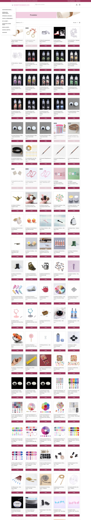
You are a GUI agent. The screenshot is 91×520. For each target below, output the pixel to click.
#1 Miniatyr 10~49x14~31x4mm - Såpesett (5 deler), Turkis (73, 182)
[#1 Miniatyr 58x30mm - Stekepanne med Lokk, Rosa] (31, 337)
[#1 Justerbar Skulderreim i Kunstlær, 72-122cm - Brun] (74, 128)
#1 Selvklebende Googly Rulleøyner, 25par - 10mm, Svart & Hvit (31, 392)
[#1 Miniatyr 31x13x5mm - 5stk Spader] (59, 266)
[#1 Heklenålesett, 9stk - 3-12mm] (59, 128)
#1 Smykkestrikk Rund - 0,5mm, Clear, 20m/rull (16, 510)
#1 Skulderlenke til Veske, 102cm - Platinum (45, 488)
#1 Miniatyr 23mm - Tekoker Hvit (73, 229)
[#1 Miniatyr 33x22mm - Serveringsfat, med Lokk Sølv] (31, 289)
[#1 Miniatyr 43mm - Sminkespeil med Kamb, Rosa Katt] (17, 313)
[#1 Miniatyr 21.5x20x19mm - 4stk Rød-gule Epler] (31, 220)
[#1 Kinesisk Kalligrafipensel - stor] (74, 151)
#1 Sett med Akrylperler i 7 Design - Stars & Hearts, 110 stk (31, 416)
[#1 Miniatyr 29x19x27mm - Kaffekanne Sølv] (45, 266)
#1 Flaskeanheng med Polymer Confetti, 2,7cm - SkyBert (45, 112)
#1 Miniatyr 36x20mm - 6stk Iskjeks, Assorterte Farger (59, 297)
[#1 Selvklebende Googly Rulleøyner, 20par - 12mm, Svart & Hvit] (17, 383)
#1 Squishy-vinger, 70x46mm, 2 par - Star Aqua (59, 510)
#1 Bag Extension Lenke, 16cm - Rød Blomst (30, 41)
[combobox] (52, 4)
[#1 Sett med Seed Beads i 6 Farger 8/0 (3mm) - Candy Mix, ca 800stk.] (59, 431)
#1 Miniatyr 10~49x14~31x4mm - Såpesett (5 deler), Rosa (58, 182)
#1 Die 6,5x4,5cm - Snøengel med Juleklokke (73, 41)
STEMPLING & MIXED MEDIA (6, 24)
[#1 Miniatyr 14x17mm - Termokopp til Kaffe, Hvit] (31, 198)
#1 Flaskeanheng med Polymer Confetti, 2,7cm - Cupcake (16, 88)
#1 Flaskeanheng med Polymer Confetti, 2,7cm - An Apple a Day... (31, 64)
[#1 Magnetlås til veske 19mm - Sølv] (17, 174)
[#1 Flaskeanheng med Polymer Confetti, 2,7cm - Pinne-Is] (17, 104)
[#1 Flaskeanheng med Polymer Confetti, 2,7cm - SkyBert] (45, 104)
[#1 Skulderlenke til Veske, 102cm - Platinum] (45, 479)
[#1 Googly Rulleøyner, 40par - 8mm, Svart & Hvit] (31, 128)
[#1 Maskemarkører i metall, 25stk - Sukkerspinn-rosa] (45, 174)
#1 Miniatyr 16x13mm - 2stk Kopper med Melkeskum (73, 206)
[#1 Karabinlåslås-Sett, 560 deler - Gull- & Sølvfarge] (31, 151)
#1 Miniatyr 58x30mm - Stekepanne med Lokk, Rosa (31, 345)
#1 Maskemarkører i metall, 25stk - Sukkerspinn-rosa (45, 182)
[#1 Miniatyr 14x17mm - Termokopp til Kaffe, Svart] (45, 198)
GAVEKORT (4, 32)
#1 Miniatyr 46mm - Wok (59, 320)
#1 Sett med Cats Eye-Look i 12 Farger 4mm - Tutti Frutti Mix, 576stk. (17, 440)
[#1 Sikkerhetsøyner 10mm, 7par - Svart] (59, 455)
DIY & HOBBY (5, 21)
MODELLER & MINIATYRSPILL (5, 13)
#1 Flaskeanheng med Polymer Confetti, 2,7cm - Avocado (59, 64)
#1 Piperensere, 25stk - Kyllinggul (30, 368)
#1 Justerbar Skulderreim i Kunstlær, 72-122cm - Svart (16, 159)
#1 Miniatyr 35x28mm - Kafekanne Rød (44, 297)
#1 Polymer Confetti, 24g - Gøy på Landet (59, 368)
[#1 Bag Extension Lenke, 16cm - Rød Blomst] (31, 33)
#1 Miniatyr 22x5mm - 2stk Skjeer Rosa (45, 229)
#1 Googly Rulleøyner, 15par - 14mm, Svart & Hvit (73, 112)
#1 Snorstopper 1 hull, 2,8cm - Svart (45, 510)
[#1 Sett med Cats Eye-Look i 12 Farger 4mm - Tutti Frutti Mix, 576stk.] (17, 431)
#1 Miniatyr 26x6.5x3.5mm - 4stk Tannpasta (59, 251)
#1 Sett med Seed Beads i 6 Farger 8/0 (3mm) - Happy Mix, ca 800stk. (16, 464)
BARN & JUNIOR (5, 27)
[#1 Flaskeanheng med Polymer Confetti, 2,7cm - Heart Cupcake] (45, 80)
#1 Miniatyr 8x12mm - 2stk (45, 345)
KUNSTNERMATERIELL (7, 9)
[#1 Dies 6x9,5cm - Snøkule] (17, 55)
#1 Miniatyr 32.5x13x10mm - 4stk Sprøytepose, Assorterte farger (17, 298)
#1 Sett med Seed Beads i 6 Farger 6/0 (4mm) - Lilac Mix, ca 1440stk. (45, 440)
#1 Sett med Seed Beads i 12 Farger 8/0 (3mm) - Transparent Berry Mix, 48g (31, 440)
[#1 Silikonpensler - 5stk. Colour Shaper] (17, 479)
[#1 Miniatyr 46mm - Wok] (59, 313)
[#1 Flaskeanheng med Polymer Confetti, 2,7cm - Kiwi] (74, 80)
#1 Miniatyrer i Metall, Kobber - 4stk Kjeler (17, 368)
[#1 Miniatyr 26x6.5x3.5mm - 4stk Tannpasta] (59, 243)
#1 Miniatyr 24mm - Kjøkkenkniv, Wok (15, 251)
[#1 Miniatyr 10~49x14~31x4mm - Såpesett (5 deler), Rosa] (59, 174)
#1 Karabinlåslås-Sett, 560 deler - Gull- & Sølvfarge (31, 159)
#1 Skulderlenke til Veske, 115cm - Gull (59, 488)
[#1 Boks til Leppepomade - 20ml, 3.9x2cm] (45, 33)
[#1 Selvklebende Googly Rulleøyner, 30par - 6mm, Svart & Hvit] (45, 383)
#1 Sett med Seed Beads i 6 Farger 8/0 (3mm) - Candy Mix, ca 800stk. (59, 440)
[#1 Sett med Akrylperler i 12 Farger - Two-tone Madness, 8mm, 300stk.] (59, 383)
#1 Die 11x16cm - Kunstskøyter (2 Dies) (58, 41)
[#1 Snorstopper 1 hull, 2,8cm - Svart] (45, 502)
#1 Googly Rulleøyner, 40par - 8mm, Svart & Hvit (31, 136)
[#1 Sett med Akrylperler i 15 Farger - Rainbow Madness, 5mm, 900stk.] (17, 407)
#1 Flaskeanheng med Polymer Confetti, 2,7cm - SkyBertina (59, 112)
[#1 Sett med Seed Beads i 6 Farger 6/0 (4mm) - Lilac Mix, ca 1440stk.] (45, 431)
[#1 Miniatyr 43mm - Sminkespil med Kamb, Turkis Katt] (31, 313)
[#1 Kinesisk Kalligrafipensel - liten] (45, 151)
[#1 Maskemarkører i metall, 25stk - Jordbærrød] (31, 174)
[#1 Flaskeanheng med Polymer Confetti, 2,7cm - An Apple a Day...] (31, 55)
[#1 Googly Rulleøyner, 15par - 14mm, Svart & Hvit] (74, 104)
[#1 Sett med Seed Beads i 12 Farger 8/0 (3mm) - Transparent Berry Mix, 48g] (31, 431)
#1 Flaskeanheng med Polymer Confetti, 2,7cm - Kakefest (59, 88)
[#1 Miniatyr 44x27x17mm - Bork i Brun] (45, 313)
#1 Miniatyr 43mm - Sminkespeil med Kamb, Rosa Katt (17, 322)
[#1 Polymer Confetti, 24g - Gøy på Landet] (59, 360)
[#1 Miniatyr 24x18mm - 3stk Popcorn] (31, 243)
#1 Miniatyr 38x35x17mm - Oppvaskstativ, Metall (73, 297)
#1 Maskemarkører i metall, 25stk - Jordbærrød (31, 182)
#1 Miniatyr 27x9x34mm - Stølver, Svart (16, 274)
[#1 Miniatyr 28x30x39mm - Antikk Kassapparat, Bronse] (31, 266)
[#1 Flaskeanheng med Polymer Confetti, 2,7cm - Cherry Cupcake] (74, 55)
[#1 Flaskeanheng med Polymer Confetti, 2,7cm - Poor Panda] (31, 104)
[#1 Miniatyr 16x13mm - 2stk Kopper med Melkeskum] (74, 198)
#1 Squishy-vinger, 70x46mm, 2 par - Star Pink (73, 510)
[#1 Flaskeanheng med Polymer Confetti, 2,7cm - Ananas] (45, 55)
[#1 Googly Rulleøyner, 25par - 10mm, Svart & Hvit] (17, 128)
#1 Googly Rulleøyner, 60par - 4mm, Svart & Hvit (45, 136)
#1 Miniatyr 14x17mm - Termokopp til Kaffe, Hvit (30, 206)
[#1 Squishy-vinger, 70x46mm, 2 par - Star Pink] (74, 502)
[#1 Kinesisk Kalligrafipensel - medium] (59, 151)
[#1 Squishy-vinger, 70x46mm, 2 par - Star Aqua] (59, 502)
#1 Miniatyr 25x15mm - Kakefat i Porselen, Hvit (44, 251)
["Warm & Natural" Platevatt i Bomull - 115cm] (17, 33)
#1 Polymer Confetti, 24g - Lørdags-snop (73, 368)
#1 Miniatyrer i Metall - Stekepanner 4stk (72, 345)
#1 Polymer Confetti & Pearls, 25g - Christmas (45, 368)
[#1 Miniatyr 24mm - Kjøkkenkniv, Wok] (17, 243)
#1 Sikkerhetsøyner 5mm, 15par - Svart (73, 463)
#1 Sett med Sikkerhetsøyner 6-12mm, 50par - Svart (45, 463)
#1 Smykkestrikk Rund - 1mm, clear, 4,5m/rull (30, 510)
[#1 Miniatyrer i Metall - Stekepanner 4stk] (74, 337)
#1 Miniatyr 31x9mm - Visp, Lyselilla (73, 274)
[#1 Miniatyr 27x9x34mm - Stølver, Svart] (17, 266)
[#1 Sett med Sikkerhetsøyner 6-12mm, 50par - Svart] (45, 455)
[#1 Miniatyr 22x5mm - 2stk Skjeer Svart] (59, 220)
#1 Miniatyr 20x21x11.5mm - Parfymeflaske (17, 229)
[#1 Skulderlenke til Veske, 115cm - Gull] (59, 479)
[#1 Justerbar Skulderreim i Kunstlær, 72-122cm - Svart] (17, 151)
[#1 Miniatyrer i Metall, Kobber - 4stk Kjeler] (17, 360)
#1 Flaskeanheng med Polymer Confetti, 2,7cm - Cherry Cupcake (73, 64)
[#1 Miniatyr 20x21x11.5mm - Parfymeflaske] (17, 220)
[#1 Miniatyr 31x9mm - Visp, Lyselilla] (74, 266)
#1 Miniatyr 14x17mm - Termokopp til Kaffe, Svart (45, 206)
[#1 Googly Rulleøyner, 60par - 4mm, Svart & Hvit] (45, 128)
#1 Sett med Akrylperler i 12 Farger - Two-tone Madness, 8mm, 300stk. (59, 392)
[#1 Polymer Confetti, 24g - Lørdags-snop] (74, 360)
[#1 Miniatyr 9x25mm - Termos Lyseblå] (59, 337)
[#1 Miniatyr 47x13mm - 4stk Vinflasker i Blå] (74, 313)
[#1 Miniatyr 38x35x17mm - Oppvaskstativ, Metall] (74, 289)
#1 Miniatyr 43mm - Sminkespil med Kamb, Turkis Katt (31, 322)
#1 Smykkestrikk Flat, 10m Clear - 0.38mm (73, 488)
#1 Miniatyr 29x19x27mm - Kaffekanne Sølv (45, 274)
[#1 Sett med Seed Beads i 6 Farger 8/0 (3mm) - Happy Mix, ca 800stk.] (17, 455)
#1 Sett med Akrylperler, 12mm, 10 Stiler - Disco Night (74, 415)
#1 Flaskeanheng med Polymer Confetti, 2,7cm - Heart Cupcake (45, 88)
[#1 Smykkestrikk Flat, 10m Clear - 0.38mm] (74, 479)
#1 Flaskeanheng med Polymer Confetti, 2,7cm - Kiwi (73, 88)
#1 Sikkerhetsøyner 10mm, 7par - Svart (59, 463)
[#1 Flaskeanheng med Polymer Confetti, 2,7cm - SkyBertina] (59, 104)
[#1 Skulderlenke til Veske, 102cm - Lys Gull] (31, 479)
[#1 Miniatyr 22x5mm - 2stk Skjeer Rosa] (45, 220)
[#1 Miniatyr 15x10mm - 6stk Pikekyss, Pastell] (59, 198)
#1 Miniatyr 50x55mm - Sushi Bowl (17, 345)
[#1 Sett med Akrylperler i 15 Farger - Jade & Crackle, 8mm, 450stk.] (74, 383)
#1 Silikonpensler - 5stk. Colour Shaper (16, 488)
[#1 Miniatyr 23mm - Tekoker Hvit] (74, 220)
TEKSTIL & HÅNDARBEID (7, 18)
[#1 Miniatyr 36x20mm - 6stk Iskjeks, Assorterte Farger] (59, 289)
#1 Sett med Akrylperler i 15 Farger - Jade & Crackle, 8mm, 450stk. (73, 392)
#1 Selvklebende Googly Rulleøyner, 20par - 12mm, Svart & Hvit (16, 392)
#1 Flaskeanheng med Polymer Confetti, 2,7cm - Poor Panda (30, 112)
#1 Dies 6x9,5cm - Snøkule (16, 63)
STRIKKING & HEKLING (7, 15)
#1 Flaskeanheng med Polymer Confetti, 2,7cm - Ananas (45, 64)
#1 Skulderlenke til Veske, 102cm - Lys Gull (31, 488)
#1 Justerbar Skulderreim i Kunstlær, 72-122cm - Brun (73, 136)
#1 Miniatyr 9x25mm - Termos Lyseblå (58, 345)
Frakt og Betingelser (71, 0)
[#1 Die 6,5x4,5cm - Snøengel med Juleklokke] (74, 33)
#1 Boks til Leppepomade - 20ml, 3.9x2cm (45, 41)
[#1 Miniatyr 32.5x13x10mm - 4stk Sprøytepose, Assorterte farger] (17, 289)
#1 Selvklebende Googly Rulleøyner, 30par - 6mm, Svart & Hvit (45, 392)
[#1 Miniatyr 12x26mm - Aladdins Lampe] (17, 198)
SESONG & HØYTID (6, 29)
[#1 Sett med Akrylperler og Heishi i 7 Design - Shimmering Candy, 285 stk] (59, 407)
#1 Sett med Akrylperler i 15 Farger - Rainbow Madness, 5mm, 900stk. (17, 416)
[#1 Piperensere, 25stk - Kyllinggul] (31, 360)
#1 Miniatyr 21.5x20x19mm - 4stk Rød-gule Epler (31, 229)
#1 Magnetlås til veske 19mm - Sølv (17, 182)
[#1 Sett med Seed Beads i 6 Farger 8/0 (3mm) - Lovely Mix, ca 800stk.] (31, 455)
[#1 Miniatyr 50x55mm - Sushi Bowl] (17, 337)
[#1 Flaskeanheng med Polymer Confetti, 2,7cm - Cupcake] (17, 80)
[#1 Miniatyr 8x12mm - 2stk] (45, 337)
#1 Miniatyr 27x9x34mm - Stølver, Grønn (73, 251)
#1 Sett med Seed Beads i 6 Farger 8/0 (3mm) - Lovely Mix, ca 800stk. (31, 464)
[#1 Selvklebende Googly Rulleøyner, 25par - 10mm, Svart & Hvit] (31, 383)
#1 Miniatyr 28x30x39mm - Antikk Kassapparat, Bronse (31, 274)
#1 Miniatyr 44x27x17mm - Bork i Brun (45, 321)
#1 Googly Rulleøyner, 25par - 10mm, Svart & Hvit (17, 136)
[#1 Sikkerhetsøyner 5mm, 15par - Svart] (74, 455)
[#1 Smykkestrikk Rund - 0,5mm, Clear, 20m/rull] (17, 502)
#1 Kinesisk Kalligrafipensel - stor (73, 159)
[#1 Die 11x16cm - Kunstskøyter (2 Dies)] (59, 33)
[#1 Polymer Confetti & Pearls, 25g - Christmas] (45, 360)
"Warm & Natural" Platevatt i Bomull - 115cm (17, 41)
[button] (79, 5)
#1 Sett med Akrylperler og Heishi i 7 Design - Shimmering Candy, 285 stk (59, 416)
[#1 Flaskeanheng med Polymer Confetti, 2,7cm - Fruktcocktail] (31, 80)
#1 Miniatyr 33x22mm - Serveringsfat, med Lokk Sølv (31, 297)
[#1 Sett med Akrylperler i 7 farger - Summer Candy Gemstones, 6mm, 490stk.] (45, 407)
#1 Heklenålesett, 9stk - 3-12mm (59, 136)
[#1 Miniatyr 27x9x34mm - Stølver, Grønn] (74, 243)
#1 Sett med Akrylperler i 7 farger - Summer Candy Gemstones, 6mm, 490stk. (45, 416)
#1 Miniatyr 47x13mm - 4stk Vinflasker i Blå (73, 321)
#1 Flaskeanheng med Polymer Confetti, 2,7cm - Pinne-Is (16, 112)
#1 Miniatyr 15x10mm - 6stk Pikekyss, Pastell (59, 206)
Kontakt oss (78, 0)
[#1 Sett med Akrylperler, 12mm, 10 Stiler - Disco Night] (74, 407)
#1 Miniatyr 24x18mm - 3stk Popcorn (31, 251)
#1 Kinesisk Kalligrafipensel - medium (59, 159)
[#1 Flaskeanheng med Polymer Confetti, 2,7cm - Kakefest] (59, 80)
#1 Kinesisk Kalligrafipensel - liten (45, 159)
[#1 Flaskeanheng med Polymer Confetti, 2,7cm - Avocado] (59, 55)
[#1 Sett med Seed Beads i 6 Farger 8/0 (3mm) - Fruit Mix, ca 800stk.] (74, 431)
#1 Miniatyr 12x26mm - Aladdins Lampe (16, 206)
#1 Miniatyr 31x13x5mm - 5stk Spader (59, 274)
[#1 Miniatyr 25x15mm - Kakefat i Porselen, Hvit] (45, 243)
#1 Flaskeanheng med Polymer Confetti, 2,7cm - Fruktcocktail (30, 88)
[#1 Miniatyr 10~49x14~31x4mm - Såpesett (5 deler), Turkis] (74, 174)
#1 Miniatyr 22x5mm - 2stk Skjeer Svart (59, 229)
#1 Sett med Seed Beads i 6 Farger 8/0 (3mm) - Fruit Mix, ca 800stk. (73, 440)
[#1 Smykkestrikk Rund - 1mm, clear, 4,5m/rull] (31, 502)
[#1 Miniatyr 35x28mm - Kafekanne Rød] (45, 289)
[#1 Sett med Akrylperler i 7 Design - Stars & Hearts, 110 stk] (31, 407)
